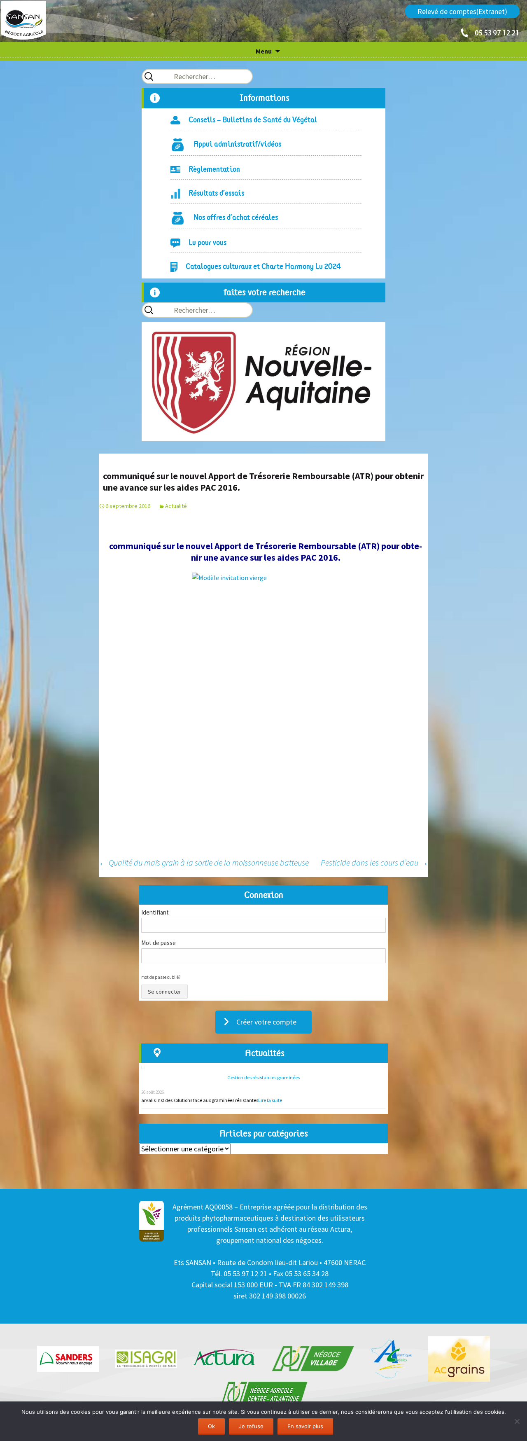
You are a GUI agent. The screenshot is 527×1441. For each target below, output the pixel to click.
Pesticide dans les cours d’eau (374, 862)
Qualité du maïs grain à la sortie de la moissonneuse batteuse (204, 862)
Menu (264, 51)
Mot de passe (158, 943)
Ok (211, 1426)
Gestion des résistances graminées (263, 1077)
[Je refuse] (517, 1421)
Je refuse (251, 1426)
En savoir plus (305, 1426)
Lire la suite (270, 1100)
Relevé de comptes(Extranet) (462, 11)
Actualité (176, 506)
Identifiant (155, 912)
